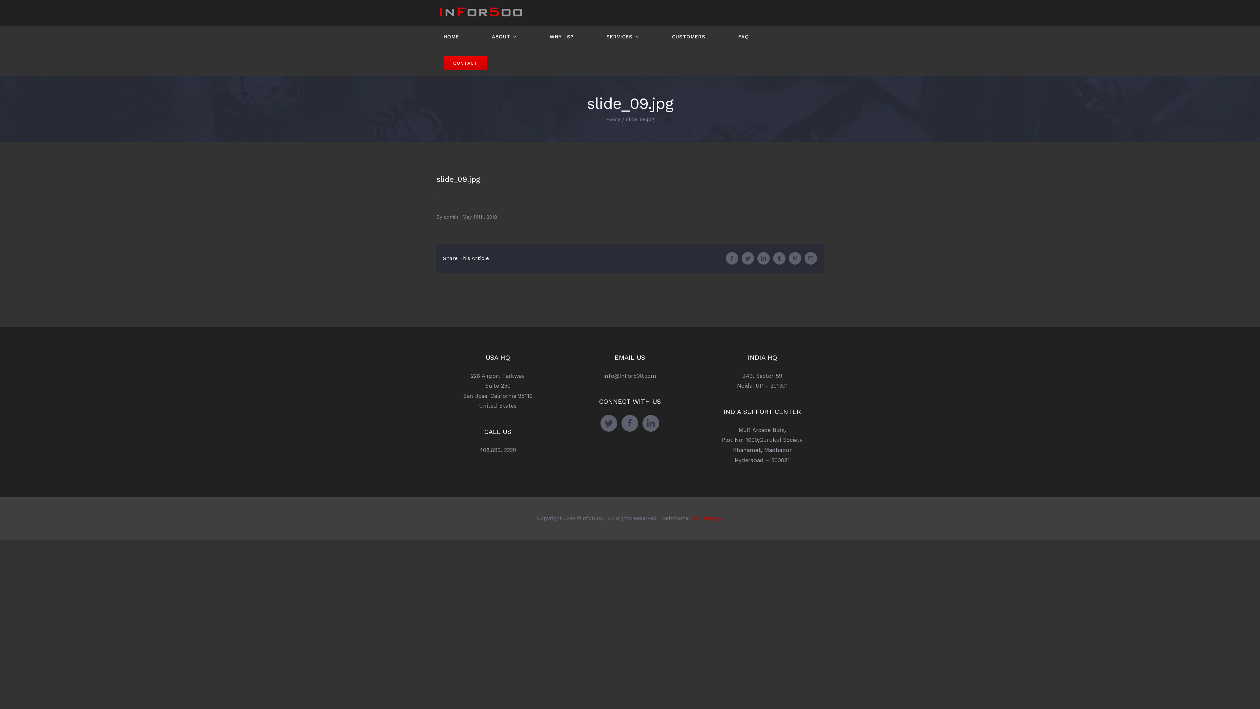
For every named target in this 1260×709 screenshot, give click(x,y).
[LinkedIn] (650, 423)
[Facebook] (629, 423)
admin (451, 217)
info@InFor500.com (629, 376)
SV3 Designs (707, 518)
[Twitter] (608, 423)
